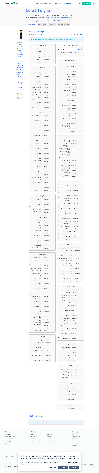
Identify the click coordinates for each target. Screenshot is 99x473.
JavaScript (19, 65)
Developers (58, 3)
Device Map (8, 440)
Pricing (51, 3)
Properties (52, 24)
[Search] (93, 4)
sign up (37, 39)
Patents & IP (75, 440)
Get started (86, 3)
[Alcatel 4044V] (17, 33)
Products (36, 3)
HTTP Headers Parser (63, 21)
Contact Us (74, 445)
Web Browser (20, 61)
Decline (74, 467)
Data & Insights (68, 3)
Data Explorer (66, 17)
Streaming (19, 68)
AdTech (33, 434)
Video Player (20, 70)
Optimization (34, 436)
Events (73, 442)
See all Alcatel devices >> (77, 34)
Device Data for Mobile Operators (67, 422)
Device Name (20, 42)
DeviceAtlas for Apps (10, 436)
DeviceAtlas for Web (10, 434)
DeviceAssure (8, 438)
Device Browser (52, 17)
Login (79, 3)
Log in (32, 39)
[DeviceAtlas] (11, 4)
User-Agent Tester (63, 24)
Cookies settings (52, 467)
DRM (17, 74)
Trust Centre (75, 443)
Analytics (33, 438)
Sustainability (20, 59)
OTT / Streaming (35, 442)
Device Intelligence (9, 456)
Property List (35, 21)
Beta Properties (21, 79)
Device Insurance (51, 440)
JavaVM (18, 76)
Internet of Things (35, 440)
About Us (74, 434)
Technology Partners (77, 438)
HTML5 (18, 63)
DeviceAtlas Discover (10, 442)
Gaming (49, 436)
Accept (63, 467)
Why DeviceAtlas (76, 436)
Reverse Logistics (51, 438)
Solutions (44, 3)
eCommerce (50, 434)
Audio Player (20, 72)
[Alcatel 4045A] (25, 33)
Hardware (19, 48)
